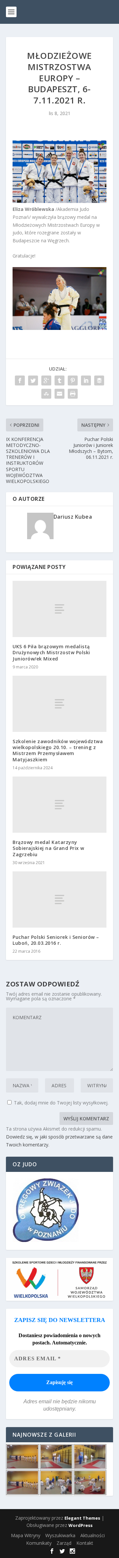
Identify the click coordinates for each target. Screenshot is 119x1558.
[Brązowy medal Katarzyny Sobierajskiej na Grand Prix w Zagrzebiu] (59, 805)
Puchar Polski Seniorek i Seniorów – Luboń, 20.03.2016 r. (56, 940)
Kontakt (84, 1543)
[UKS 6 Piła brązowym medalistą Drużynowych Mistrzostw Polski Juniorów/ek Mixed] (59, 609)
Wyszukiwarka (60, 1535)
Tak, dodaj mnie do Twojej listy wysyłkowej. (60, 1102)
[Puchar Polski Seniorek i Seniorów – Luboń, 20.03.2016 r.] (59, 899)
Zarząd (64, 1543)
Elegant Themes (82, 1518)
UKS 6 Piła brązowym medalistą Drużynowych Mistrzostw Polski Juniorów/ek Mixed (51, 652)
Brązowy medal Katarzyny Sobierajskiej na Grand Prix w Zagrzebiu (48, 848)
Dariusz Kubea (73, 516)
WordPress (80, 1525)
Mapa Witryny (25, 1535)
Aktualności (92, 1535)
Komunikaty (39, 1543)
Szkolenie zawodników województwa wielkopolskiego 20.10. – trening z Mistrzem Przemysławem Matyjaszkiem (58, 750)
